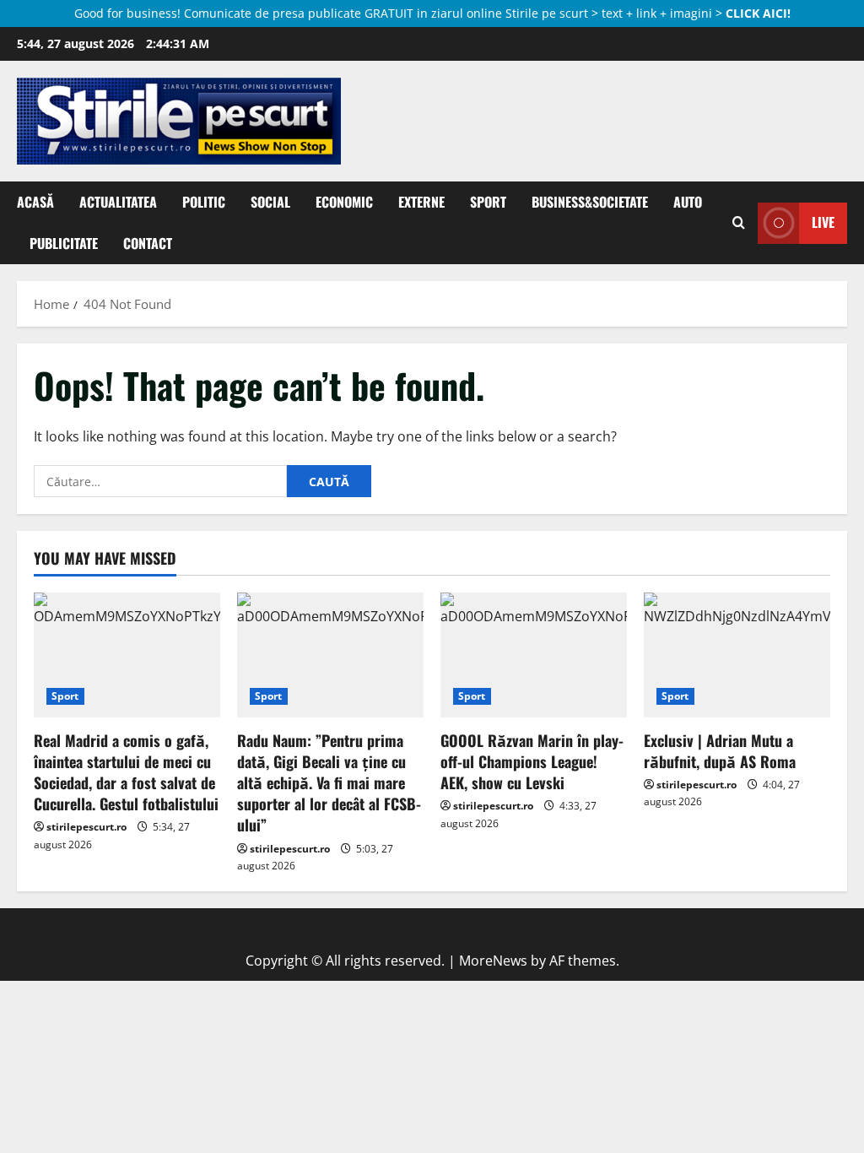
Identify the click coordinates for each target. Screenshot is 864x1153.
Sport (488, 202)
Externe (421, 202)
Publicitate (64, 243)
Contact (147, 243)
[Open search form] (738, 223)
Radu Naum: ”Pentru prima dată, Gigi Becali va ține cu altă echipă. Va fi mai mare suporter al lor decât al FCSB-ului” (329, 782)
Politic (203, 202)
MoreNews (493, 960)
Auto (687, 202)
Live (823, 222)
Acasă (35, 202)
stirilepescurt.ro (86, 827)
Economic (344, 202)
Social (270, 202)
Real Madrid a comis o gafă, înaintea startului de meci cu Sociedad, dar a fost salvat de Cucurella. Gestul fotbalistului (126, 772)
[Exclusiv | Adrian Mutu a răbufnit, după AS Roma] (737, 655)
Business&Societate (590, 202)
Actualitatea (118, 202)
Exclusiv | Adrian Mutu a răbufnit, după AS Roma (720, 750)
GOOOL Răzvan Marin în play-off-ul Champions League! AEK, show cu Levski (532, 761)
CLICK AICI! (758, 13)
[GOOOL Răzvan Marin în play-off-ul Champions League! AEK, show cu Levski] (533, 655)
